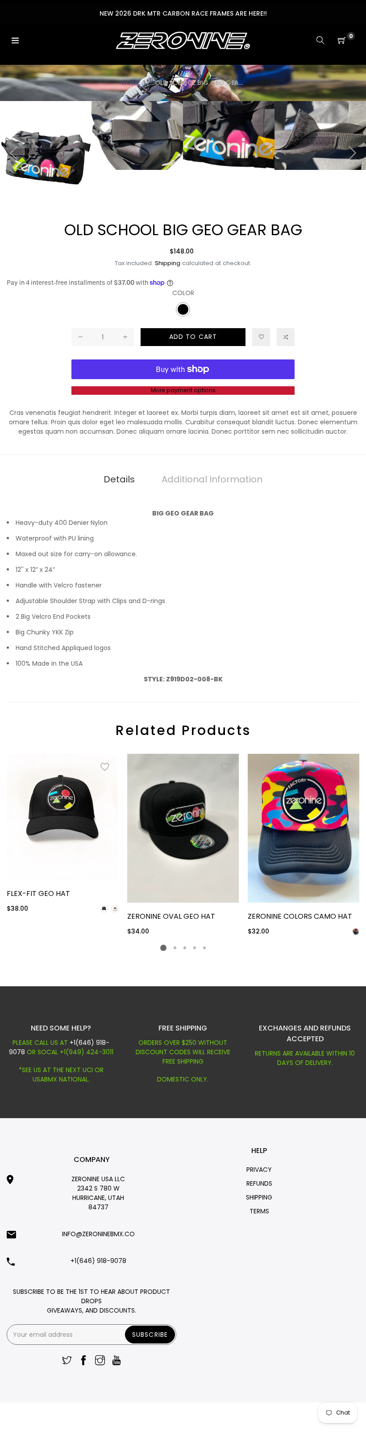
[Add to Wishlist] (104, 767)
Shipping (167, 263)
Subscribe (150, 1334)
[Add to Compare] (286, 337)
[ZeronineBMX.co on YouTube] (116, 1361)
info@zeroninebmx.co (98, 1233)
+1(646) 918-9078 (98, 1260)
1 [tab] (163, 948)
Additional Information (212, 479)
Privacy (259, 1169)
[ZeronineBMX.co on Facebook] (83, 1361)
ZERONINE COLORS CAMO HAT (300, 916)
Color (183, 292)
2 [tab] (175, 947)
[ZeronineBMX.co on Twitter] (67, 1361)
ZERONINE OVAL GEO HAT (171, 916)
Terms (259, 1211)
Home (131, 82)
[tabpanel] (62, 834)
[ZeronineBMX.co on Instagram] (100, 1361)
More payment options (183, 390)
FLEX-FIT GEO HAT (38, 893)
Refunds (259, 1183)
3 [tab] (184, 947)
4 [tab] (194, 947)
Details (119, 479)
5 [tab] (204, 947)
